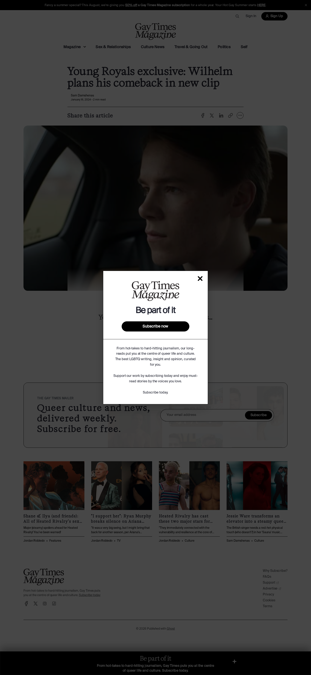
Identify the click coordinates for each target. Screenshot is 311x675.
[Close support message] (200, 278)
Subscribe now (155, 326)
